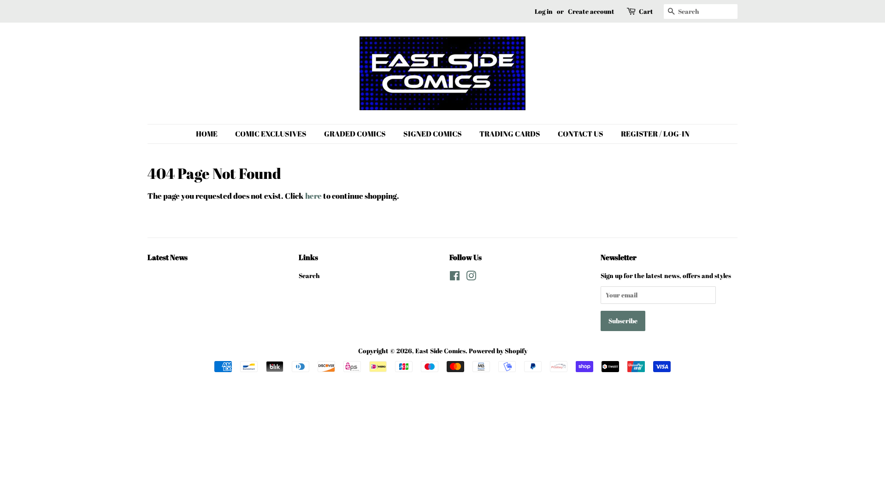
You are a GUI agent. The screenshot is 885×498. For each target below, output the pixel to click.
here (313, 195)
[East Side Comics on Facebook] (454, 277)
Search (309, 275)
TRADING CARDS (509, 134)
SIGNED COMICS (432, 134)
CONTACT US (580, 134)
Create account (591, 11)
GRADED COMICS (355, 134)
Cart (646, 11)
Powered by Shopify (498, 350)
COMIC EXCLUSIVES (271, 134)
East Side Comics (440, 350)
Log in (544, 11)
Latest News (168, 257)
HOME (207, 134)
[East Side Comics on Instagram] (471, 277)
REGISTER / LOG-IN (655, 134)
